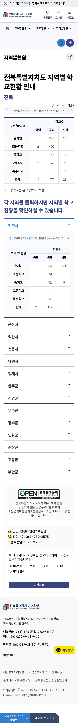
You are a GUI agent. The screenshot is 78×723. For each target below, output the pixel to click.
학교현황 (41, 28)
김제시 (13, 373)
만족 (32, 566)
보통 (45, 566)
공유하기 (70, 57)
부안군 (13, 471)
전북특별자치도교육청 (39, 607)
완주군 (13, 385)
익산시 (13, 336)
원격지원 (57, 672)
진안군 (13, 398)
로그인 (58, 17)
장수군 (13, 422)
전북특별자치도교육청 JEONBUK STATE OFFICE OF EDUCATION (17, 14)
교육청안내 (20, 28)
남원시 (13, 361)
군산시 (13, 324)
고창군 (13, 459)
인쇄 (61, 43)
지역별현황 (62, 28)
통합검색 (47, 17)
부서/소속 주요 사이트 (13, 718)
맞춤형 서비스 (43, 718)
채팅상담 (67, 650)
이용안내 (8, 655)
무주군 (13, 410)
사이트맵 (69, 17)
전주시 (13, 225)
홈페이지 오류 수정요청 (16, 680)
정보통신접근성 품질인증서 (51, 680)
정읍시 (13, 349)
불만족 (59, 566)
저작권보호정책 (38, 672)
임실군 (13, 435)
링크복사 (70, 43)
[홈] (7, 28)
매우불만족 (18, 571)
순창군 (13, 447)
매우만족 (17, 566)
